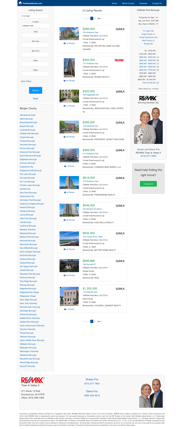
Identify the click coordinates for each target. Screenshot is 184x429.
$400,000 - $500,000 (147, 63)
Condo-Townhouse (146, 37)
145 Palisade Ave (90, 292)
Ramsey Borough (27, 285)
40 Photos (70, 275)
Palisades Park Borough (30, 273)
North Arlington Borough (30, 251)
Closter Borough (27, 137)
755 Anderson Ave (90, 32)
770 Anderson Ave (90, 63)
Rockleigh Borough (28, 310)
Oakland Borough (27, 262)
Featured (143, 3)
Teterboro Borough (28, 336)
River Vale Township (28, 303)
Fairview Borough (27, 177)
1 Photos (70, 166)
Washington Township (29, 351)
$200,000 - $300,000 (147, 57)
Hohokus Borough (27, 211)
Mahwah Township (28, 229)
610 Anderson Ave (90, 153)
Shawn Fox (92, 379)
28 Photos (70, 136)
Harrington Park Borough (30, 200)
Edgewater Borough (28, 159)
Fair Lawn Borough (28, 174)
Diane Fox (92, 391)
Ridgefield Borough (28, 288)
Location (35, 21)
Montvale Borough (27, 240)
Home (114, 3)
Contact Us (157, 3)
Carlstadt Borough (27, 129)
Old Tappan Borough (28, 266)
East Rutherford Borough (30, 155)
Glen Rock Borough (28, 192)
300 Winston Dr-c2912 (92, 209)
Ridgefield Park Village (29, 292)
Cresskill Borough (27, 141)
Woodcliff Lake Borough (30, 358)
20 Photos (70, 80)
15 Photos (70, 105)
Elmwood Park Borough (30, 152)
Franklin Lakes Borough (30, 185)
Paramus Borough (27, 277)
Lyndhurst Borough (28, 225)
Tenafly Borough (27, 332)
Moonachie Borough (28, 244)
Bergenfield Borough (28, 122)
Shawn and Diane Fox (148, 149)
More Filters (26, 81)
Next (99, 18)
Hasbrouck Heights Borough (32, 203)
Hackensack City (27, 196)
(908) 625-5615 (92, 395)
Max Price (35, 51)
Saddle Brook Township (30, 318)
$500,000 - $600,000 (147, 66)
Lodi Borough (25, 222)
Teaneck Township (27, 329)
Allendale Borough (27, 115)
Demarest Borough (28, 144)
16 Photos (70, 43)
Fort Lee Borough (27, 181)
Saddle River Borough (29, 321)
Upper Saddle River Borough (32, 340)
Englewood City (26, 166)
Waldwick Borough (28, 344)
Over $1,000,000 (149, 82)
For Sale (146, 31)
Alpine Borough (26, 118)
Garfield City (25, 188)
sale (111, 425)
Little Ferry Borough (28, 218)
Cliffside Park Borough (29, 133)
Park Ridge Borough (28, 281)
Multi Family (147, 40)
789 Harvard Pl (89, 264)
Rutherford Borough (28, 314)
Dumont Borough (27, 148)
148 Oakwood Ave (90, 125)
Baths (35, 70)
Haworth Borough (27, 207)
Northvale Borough (28, 255)
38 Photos (70, 219)
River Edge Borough (28, 299)
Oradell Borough (27, 270)
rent (117, 425)
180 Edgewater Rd (91, 94)
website (25, 414)
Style (36, 31)
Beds (36, 60)
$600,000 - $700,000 (147, 70)
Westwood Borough (28, 355)
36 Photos (70, 249)
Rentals (147, 43)
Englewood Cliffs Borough (31, 170)
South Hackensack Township (32, 325)
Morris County (128, 3)
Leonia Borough (26, 214)
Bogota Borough (27, 126)
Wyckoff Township (27, 366)
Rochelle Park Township (30, 307)
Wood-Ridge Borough (29, 362)
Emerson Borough (27, 163)
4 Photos (70, 192)
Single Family (147, 34)
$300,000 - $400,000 (147, 60)
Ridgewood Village (28, 296)
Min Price (35, 41)
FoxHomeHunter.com (32, 3)
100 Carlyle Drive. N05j (92, 236)
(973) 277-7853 (148, 155)
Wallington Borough (28, 347)
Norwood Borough (27, 259)
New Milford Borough (29, 248)
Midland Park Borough (29, 236)
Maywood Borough (28, 233)
